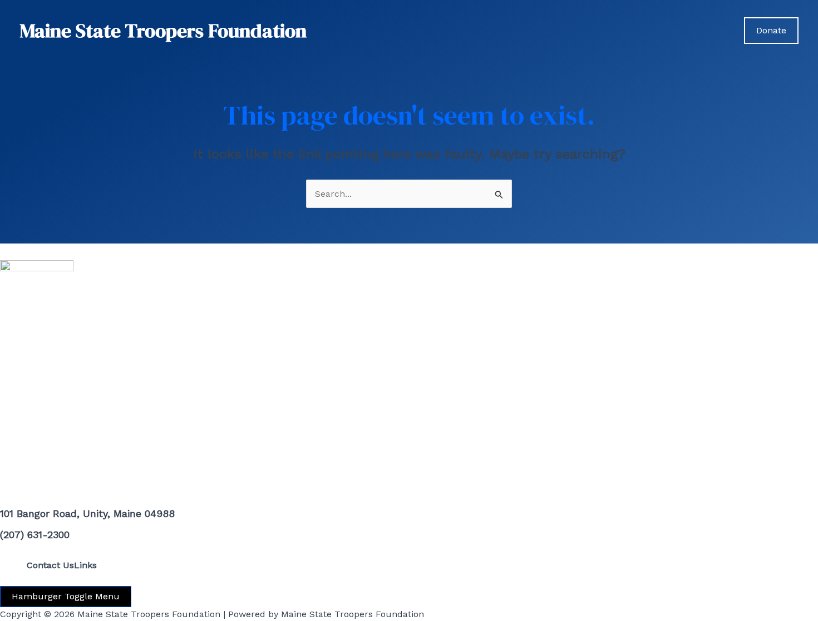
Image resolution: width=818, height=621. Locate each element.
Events (648, 30)
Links (85, 565)
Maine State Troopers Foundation (163, 30)
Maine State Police (565, 30)
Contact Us (50, 565)
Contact (707, 30)
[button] (611, 30)
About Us (489, 30)
